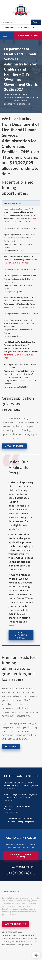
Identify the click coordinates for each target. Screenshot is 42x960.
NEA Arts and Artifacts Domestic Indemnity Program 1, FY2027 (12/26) (21, 784)
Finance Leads (30, 27)
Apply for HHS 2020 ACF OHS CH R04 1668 (20, 307)
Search (36, 22)
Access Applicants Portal (21, 635)
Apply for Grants (28, 35)
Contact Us (7, 950)
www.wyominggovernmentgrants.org (18, 935)
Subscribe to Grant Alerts (21, 855)
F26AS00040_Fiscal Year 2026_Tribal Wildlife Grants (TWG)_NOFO (20, 796)
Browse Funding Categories (21, 821)
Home (6, 94)
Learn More (11, 747)
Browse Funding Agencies (20, 818)
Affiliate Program (13, 27)
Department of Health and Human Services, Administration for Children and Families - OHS (21, 100)
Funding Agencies (18, 94)
